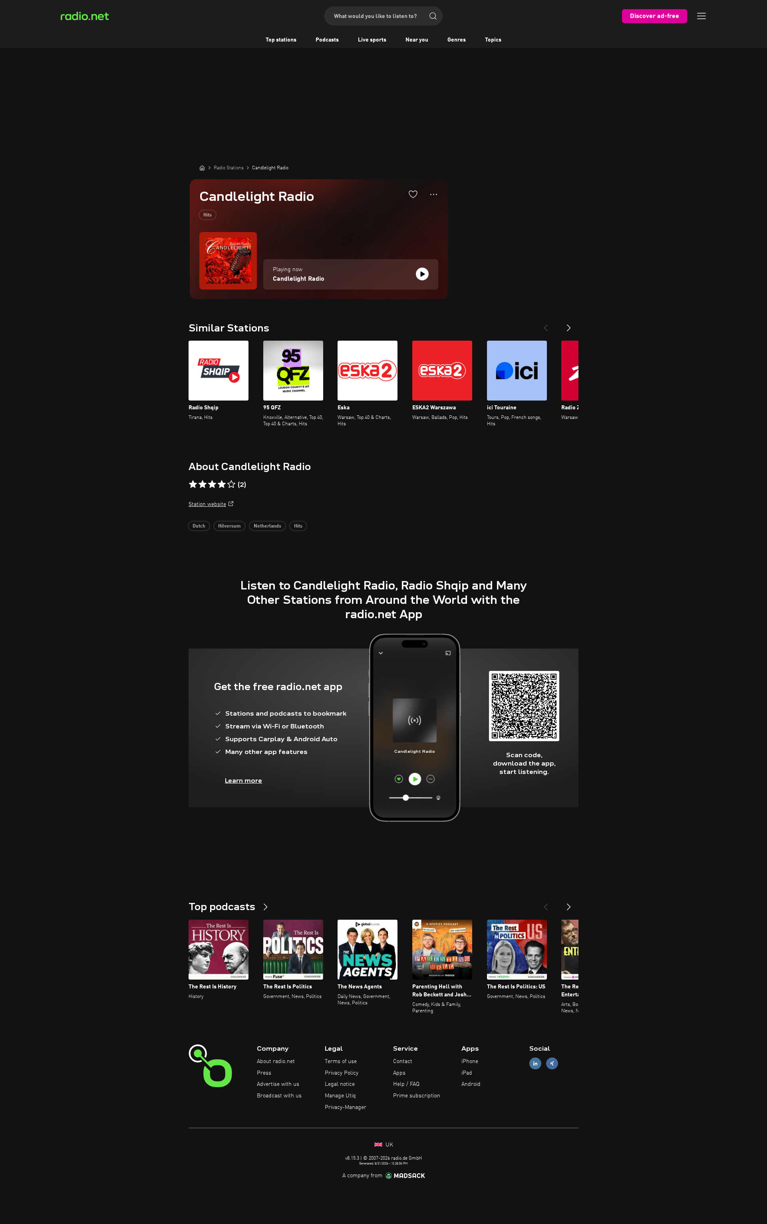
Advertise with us (278, 1084)
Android (471, 1084)
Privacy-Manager (345, 1107)
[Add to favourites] (413, 194)
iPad (466, 1073)
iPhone (469, 1061)
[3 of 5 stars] (212, 484)
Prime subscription (416, 1096)
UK (388, 1145)
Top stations (281, 40)
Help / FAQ (406, 1084)
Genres (456, 40)
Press (264, 1073)
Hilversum (229, 526)
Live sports (372, 40)
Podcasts (327, 40)
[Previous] (545, 324)
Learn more (243, 780)
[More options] (433, 194)
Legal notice (340, 1084)
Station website (207, 504)
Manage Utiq (340, 1096)
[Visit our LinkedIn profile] (535, 1063)
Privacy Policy (341, 1073)
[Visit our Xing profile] (552, 1063)
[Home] (202, 168)
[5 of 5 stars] (231, 484)
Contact (402, 1061)
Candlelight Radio (298, 279)
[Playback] (422, 274)
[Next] (568, 324)
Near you (416, 40)
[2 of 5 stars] (202, 484)
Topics (493, 40)
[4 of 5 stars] (222, 484)
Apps (399, 1073)
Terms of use (341, 1061)
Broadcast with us (279, 1096)
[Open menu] (701, 16)
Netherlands (267, 526)
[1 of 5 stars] (193, 484)
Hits (207, 215)
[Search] (433, 16)
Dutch (199, 526)
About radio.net (276, 1061)
